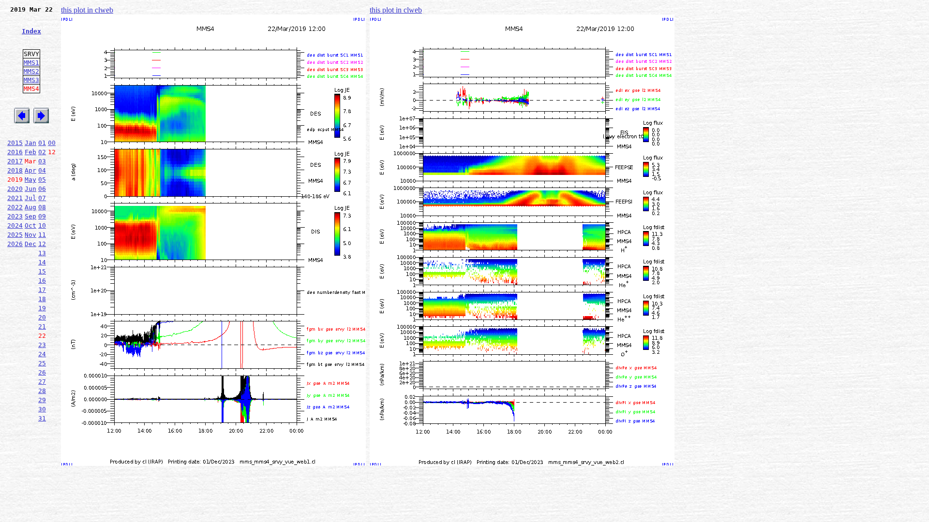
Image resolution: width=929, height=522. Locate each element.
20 (42, 317)
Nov (30, 234)
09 (42, 216)
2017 (15, 161)
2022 (15, 207)
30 (42, 409)
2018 (15, 170)
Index (31, 31)
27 (42, 381)
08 (42, 207)
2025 (15, 234)
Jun (30, 188)
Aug (30, 207)
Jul (30, 198)
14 (42, 262)
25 (42, 363)
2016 (15, 152)
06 (42, 188)
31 (42, 418)
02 (42, 152)
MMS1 (31, 62)
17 (42, 289)
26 (42, 372)
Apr (30, 170)
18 (42, 299)
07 (42, 198)
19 (42, 308)
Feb (30, 152)
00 (52, 142)
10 (42, 225)
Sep (30, 216)
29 (42, 400)
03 (42, 161)
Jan (30, 142)
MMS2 (31, 71)
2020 (15, 188)
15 (42, 271)
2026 (15, 243)
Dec (30, 243)
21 (42, 326)
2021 (15, 198)
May (30, 179)
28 (42, 390)
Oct (30, 225)
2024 (15, 225)
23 (42, 344)
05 (42, 179)
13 (42, 253)
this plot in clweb (87, 10)
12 (42, 243)
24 (42, 354)
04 (42, 170)
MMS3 (31, 80)
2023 (15, 216)
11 (42, 234)
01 (42, 142)
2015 (15, 142)
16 (42, 280)
